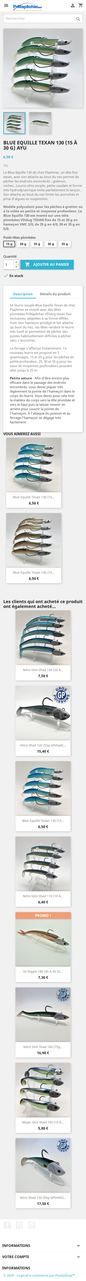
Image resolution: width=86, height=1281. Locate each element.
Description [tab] (23, 294)
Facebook (7, 1224)
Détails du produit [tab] (55, 294)
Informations (16, 1268)
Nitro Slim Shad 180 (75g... (43, 1047)
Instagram (31, 1224)
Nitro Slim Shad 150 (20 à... (43, 670)
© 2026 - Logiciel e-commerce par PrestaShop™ (39, 1275)
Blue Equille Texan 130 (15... (34, 497)
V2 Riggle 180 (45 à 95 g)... (43, 971)
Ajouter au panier (47, 264)
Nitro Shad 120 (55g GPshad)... (43, 745)
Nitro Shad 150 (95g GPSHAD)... (43, 1197)
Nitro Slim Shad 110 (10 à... (43, 896)
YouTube (19, 1224)
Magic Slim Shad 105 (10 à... (43, 1122)
